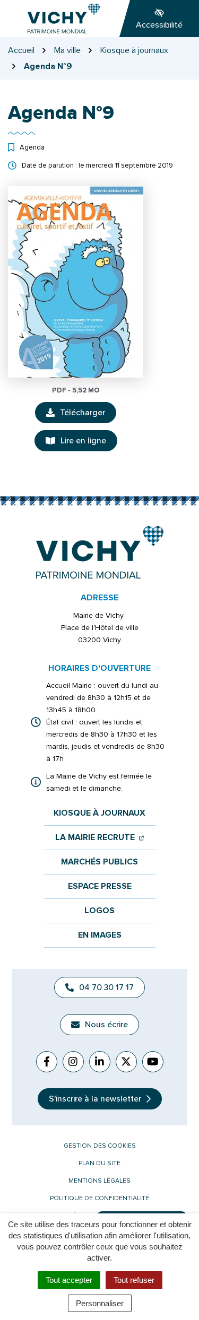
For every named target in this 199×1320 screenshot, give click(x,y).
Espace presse (100, 886)
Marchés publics (99, 862)
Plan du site (99, 1163)
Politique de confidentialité (99, 1198)
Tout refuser (134, 1279)
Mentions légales (99, 1181)
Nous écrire (106, 1024)
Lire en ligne (83, 440)
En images (100, 935)
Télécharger (88, 415)
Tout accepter (69, 1279)
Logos (99, 911)
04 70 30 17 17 (106, 987)
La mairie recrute (99, 838)
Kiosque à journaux (99, 813)
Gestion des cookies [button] (100, 1146)
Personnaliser (100, 1303)
